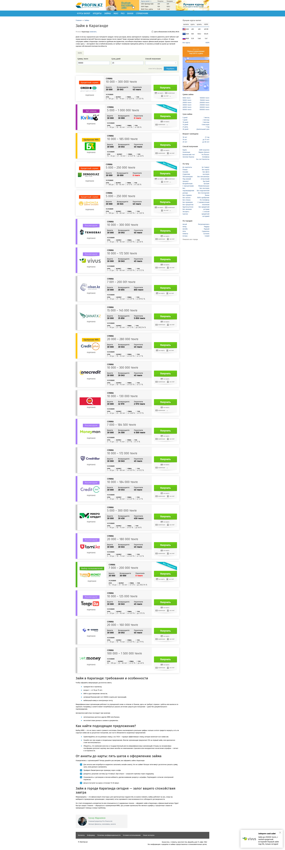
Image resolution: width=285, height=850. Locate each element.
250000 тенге (204, 105)
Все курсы (186, 43)
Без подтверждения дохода (188, 190)
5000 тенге (186, 98)
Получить (165, 87)
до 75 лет (206, 140)
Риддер (206, 227)
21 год (207, 137)
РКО (122, 13)
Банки (130, 13)
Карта (185, 150)
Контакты (81, 835)
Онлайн (185, 172)
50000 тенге (187, 110)
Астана (185, 236)
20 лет (185, 142)
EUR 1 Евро (144, 6)
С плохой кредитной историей (205, 214)
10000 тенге (187, 100)
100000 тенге (204, 98)
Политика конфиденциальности (108, 835)
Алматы (185, 234)
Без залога (186, 198)
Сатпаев (206, 234)
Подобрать (170, 68)
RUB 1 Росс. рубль (147, 9)
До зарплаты (187, 167)
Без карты (205, 170)
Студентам (186, 174)
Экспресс (186, 212)
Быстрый (206, 181)
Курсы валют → (146, 1)
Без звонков (187, 209)
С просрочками (188, 186)
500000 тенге (204, 110)
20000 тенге (187, 103)
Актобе (185, 229)
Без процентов (188, 205)
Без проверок (188, 202)
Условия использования (132, 835)
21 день (185, 127)
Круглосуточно (188, 207)
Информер (91, 835)
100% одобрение (203, 198)
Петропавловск (203, 224)
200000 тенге (204, 103)
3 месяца (206, 122)
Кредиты (97, 13)
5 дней (185, 118)
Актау (184, 227)
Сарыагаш (205, 231)
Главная (79, 20)
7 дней (185, 120)
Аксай (185, 224)
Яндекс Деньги (204, 152)
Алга (184, 231)
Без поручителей (203, 191)
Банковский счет (189, 155)
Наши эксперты (148, 835)
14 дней (185, 125)
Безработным (187, 184)
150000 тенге (204, 100)
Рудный (206, 229)
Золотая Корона (188, 157)
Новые (185, 170)
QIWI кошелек (204, 150)
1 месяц (206, 118)
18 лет (185, 137)
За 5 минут (205, 167)
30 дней (185, 129)
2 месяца (206, 120)
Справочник (142, 13)
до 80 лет (205, 142)
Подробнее (89, 95)
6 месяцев (205, 125)
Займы (107, 13)
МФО (116, 13)
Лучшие (206, 184)
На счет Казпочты (202, 159)
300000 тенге (204, 107)
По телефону (204, 200)
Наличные (186, 152)
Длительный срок (203, 129)
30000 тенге (187, 105)
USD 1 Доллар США (147, 4)
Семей (207, 236)
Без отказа (186, 200)
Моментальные (203, 186)
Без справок (187, 195)
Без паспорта (204, 188)
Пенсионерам (187, 177)
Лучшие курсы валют (192, 20)
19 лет (185, 140)
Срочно (185, 214)
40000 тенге (187, 107)
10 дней (185, 122)
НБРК (207, 43)
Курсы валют (83, 13)
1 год (207, 127)
